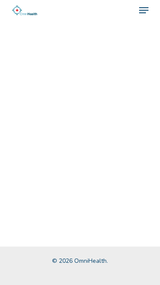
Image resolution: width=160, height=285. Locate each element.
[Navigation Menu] (143, 10)
